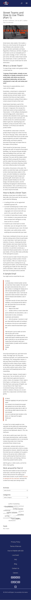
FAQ (15, 559)
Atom (7, 528)
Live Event (15, 555)
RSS (4, 528)
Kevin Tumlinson (9, 20)
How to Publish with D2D (15, 551)
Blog (15, 564)
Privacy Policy (15, 542)
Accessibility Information (21, 592)
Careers (15, 573)
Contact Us (15, 568)
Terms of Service (15, 546)
